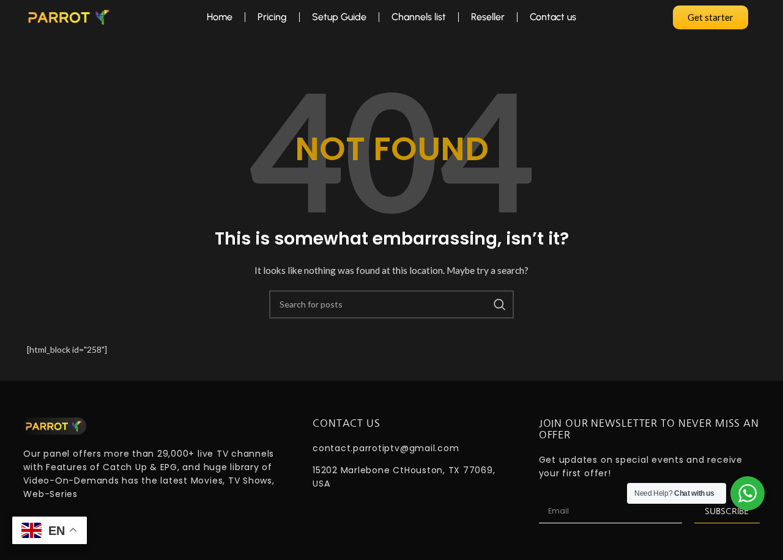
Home (219, 17)
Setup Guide (339, 17)
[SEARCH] (500, 304)
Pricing (272, 17)
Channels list (419, 17)
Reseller (488, 17)
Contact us (553, 17)
